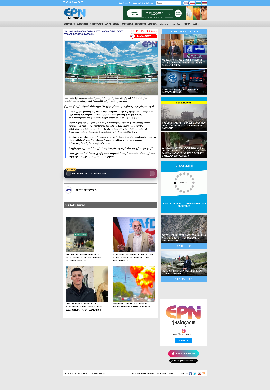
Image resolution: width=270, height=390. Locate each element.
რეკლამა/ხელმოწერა (143, 3)
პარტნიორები (161, 374)
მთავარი (136, 374)
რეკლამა (173, 374)
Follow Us (183, 340)
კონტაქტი (183, 374)
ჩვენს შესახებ (147, 374)
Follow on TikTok (185, 353)
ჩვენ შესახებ (124, 3)
